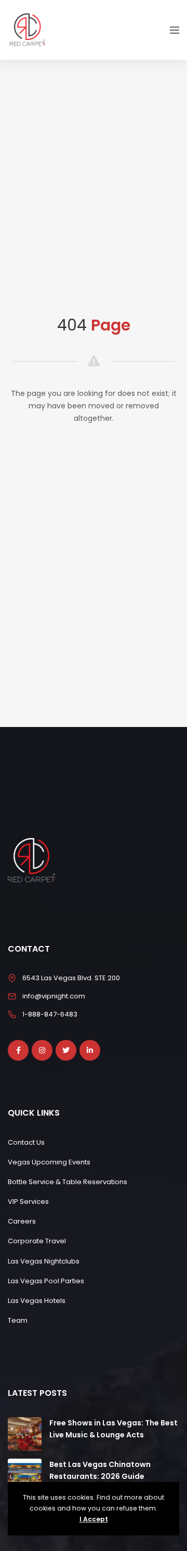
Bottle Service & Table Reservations (67, 1182)
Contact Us (26, 1142)
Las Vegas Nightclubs (43, 1261)
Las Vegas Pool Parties (46, 1281)
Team (18, 1320)
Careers (22, 1221)
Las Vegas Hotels (36, 1301)
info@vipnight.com (53, 996)
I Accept (93, 1519)
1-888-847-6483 (49, 1014)
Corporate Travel (37, 1241)
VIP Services (28, 1201)
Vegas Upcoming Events (49, 1162)
